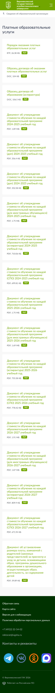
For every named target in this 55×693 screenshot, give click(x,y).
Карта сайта (8, 609)
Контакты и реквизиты (19, 643)
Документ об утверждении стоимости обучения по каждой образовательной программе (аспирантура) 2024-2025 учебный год (26, 242)
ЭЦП (24, 53)
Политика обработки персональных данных (26, 620)
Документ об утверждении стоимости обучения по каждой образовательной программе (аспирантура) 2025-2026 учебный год (26, 367)
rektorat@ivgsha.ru (12, 635)
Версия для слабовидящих (16, 615)
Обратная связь (10, 603)
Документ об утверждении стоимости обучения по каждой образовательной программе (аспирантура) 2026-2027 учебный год (26, 491)
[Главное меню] (50, 5)
